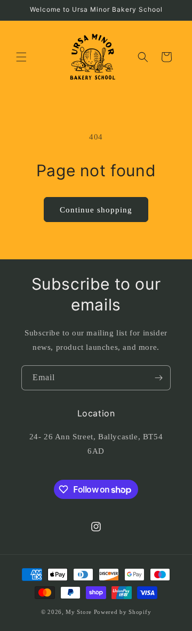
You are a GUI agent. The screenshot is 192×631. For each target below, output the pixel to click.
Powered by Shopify (122, 612)
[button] (21, 57)
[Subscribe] (158, 377)
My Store (79, 612)
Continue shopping (96, 210)
